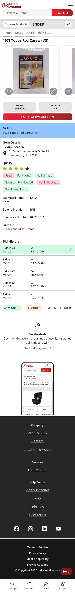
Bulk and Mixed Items (20, 229)
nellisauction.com (49, 570)
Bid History (45, 33)
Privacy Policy (37, 553)
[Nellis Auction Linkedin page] (44, 528)
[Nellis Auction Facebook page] (16, 528)
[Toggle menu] (70, 5)
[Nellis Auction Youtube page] (58, 528)
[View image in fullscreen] (53, 91)
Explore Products (16, 24)
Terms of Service (37, 547)
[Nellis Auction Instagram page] (30, 528)
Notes (19, 33)
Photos (7, 33)
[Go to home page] (11, 5)
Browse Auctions (37, 564)
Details (30, 33)
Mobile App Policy (37, 559)
